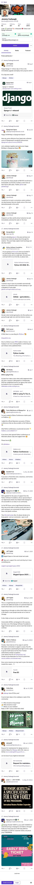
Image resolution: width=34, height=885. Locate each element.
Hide (29, 152)
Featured (27, 50)
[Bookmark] (24, 121)
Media (17, 50)
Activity (6, 50)
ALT (30, 166)
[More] (32, 121)
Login (17, 882)
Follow (15, 45)
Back (5, 2)
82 (2, 26)
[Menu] (31, 45)
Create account (7, 882)
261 (11, 26)
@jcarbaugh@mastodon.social (9, 21)
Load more (17, 873)
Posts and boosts (6, 56)
